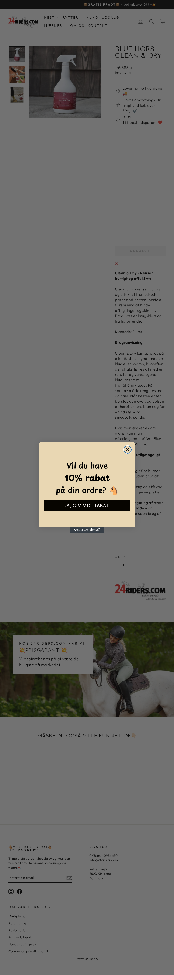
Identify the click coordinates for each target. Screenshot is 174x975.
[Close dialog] (127, 449)
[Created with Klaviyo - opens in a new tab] (87, 530)
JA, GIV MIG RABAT (87, 505)
